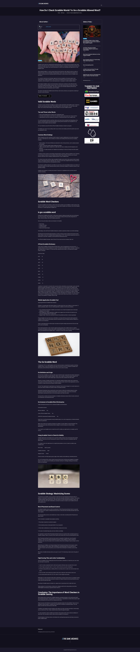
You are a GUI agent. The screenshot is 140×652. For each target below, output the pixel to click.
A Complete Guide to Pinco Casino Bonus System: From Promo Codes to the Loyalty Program (91, 41)
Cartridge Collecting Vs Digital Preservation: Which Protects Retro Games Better (90, 49)
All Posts (62, 12)
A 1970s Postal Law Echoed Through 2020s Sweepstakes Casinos (90, 70)
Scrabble (39, 60)
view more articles (86, 80)
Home (59, 12)
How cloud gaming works (88, 65)
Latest (85, 38)
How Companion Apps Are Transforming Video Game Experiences (91, 60)
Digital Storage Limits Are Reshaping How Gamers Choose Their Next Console (91, 75)
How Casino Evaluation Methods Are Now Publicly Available (91, 55)
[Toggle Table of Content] (49, 96)
